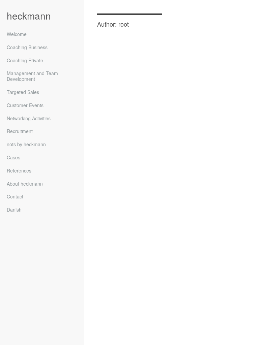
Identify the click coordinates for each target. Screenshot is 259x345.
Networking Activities (29, 119)
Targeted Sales (23, 92)
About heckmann (25, 184)
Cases (13, 158)
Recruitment (20, 131)
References (19, 171)
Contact (15, 197)
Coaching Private (25, 61)
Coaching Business (27, 47)
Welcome (17, 34)
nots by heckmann (26, 145)
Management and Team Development (32, 76)
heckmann (29, 15)
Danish (14, 210)
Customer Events (25, 105)
